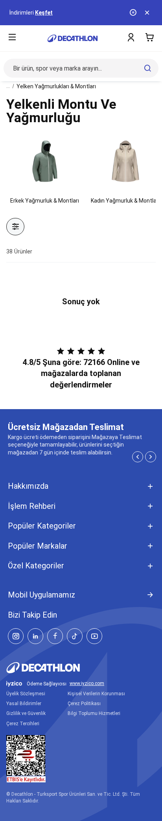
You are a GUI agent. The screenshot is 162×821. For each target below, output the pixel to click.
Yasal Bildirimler (23, 703)
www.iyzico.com (87, 683)
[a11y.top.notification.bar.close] (148, 12)
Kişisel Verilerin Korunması (96, 693)
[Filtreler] (15, 226)
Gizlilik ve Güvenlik (26, 713)
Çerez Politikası (84, 703)
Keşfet (44, 12)
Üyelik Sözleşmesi (25, 693)
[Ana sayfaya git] (72, 38)
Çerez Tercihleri (22, 723)
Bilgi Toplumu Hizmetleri (94, 713)
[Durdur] (133, 12)
